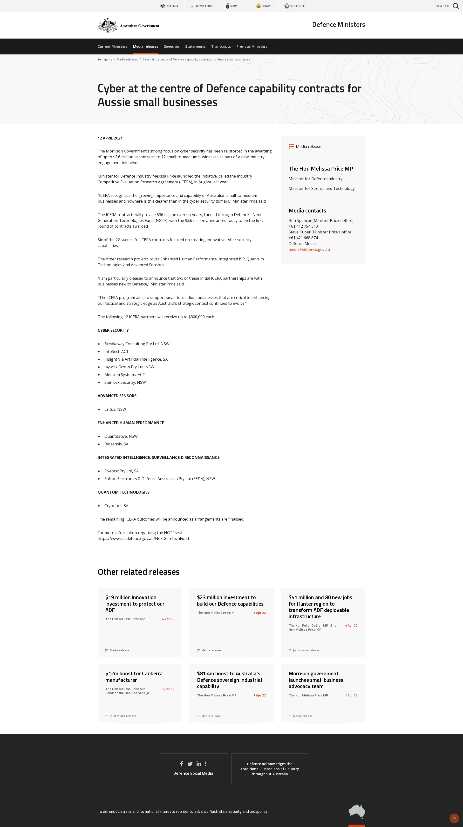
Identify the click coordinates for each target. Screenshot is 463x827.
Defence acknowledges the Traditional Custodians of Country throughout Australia (269, 768)
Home (107, 60)
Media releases (145, 46)
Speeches (171, 46)
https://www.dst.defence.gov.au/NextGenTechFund (143, 538)
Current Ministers (112, 46)
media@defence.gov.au (309, 249)
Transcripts (221, 46)
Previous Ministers (252, 46)
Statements (195, 46)
